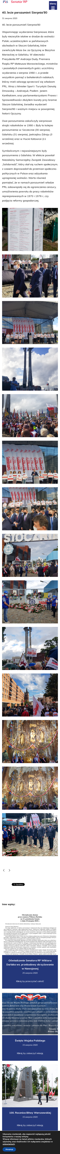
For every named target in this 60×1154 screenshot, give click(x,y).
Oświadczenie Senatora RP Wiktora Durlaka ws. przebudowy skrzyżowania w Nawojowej (30, 964)
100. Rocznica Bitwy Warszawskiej (30, 1112)
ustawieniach (9, 1144)
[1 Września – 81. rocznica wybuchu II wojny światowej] (3, 870)
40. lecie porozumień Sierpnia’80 (24, 12)
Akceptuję (9, 1149)
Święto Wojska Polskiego (30, 1040)
